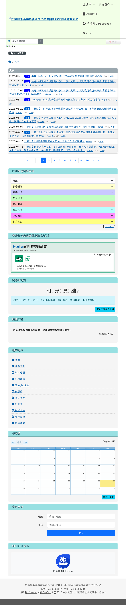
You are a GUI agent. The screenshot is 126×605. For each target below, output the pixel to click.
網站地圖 (19, 372)
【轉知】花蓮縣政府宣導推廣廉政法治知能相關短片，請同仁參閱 (60, 127)
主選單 (87, 4)
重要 (27, 109)
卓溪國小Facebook (99, 23)
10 (87, 160)
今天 (19, 442)
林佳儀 (99, 76)
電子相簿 (19, 398)
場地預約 (19, 416)
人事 (17, 61)
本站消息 (18, 53)
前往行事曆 (108, 497)
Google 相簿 (21, 385)
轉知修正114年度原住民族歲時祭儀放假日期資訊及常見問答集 (65, 99)
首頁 (17, 360)
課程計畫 (92, 13)
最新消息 (19, 366)
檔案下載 (19, 410)
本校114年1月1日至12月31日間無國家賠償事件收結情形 (62, 76)
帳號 (40, 516)
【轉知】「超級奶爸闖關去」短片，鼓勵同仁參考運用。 (54, 141)
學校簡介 (104, 4)
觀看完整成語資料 (105, 309)
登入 (86, 32)
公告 (27, 76)
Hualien (18, 246)
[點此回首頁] (63, 46)
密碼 (40, 525)
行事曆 (18, 404)
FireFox (46, 592)
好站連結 (19, 379)
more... (109, 226)
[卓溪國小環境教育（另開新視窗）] (9, 41)
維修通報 (19, 423)
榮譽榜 (18, 391)
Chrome (32, 592)
